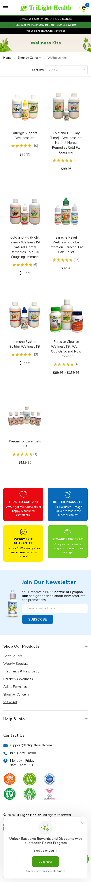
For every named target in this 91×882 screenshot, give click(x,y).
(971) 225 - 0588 (23, 753)
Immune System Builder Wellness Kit (24, 344)
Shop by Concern (16, 694)
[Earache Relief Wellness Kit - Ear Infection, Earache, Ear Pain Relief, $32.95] (66, 221)
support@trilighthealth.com (31, 745)
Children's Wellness (18, 679)
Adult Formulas (15, 687)
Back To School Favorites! (63, 25)
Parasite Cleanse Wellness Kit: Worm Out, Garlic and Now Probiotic (66, 349)
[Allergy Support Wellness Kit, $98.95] (25, 117)
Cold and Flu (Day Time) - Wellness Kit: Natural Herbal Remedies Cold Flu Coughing (66, 143)
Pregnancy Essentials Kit (25, 443)
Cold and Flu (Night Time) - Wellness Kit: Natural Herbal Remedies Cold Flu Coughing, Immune (25, 247)
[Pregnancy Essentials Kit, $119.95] (25, 425)
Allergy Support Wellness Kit (25, 135)
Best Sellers (12, 656)
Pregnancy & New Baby (21, 671)
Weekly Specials (15, 663)
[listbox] (66, 70)
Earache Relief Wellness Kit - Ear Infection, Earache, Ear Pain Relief (66, 244)
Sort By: (38, 70)
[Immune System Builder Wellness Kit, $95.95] (25, 326)
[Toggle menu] (5, 7)
